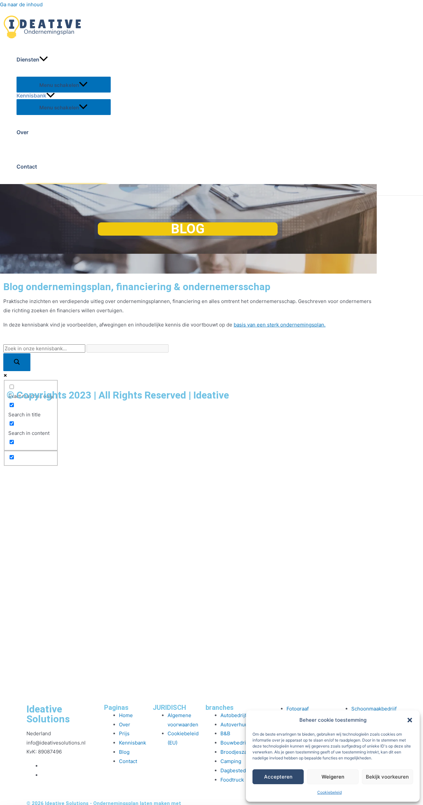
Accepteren (278, 777)
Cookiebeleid (329, 792)
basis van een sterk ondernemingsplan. (280, 325)
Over (22, 132)
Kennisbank (31, 96)
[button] (409, 720)
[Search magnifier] (16, 362)
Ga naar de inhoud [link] (21, 4)
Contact (27, 166)
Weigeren (333, 777)
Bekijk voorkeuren (387, 777)
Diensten (28, 59)
